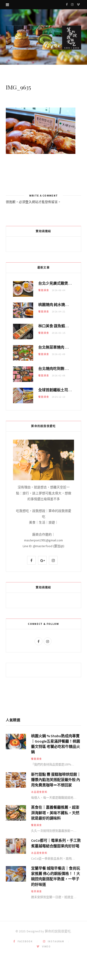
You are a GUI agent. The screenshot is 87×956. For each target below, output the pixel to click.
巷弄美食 (36, 891)
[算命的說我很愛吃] (43, 37)
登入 (28, 202)
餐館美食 (43, 290)
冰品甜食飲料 (39, 792)
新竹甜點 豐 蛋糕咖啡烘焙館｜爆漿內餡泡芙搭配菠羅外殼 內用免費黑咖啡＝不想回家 (56, 779)
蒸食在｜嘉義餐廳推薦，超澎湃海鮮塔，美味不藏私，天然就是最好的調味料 (55, 812)
